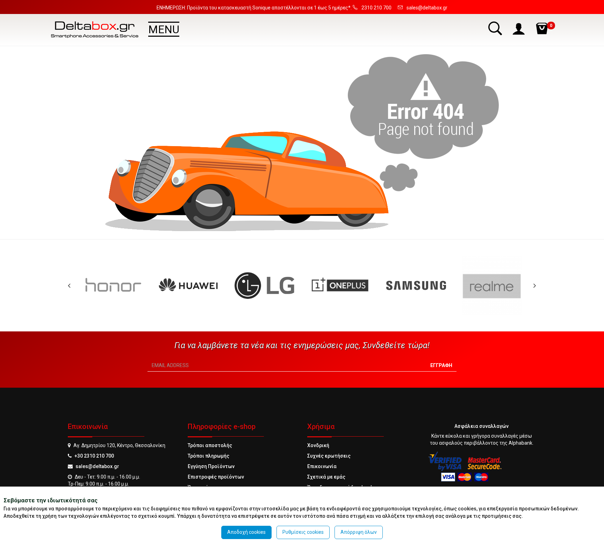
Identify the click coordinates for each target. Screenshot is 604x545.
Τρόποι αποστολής (210, 445)
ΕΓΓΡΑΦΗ (441, 365)
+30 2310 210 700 (94, 456)
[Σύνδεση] (519, 28)
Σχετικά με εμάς (326, 477)
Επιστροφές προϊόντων (216, 477)
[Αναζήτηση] (496, 28)
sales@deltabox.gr (97, 466)
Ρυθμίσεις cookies (303, 532)
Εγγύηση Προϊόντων (211, 466)
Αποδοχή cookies (246, 532)
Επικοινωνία (322, 466)
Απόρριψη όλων (358, 532)
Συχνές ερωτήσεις (329, 456)
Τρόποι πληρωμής (208, 456)
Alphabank (520, 443)
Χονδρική (318, 445)
